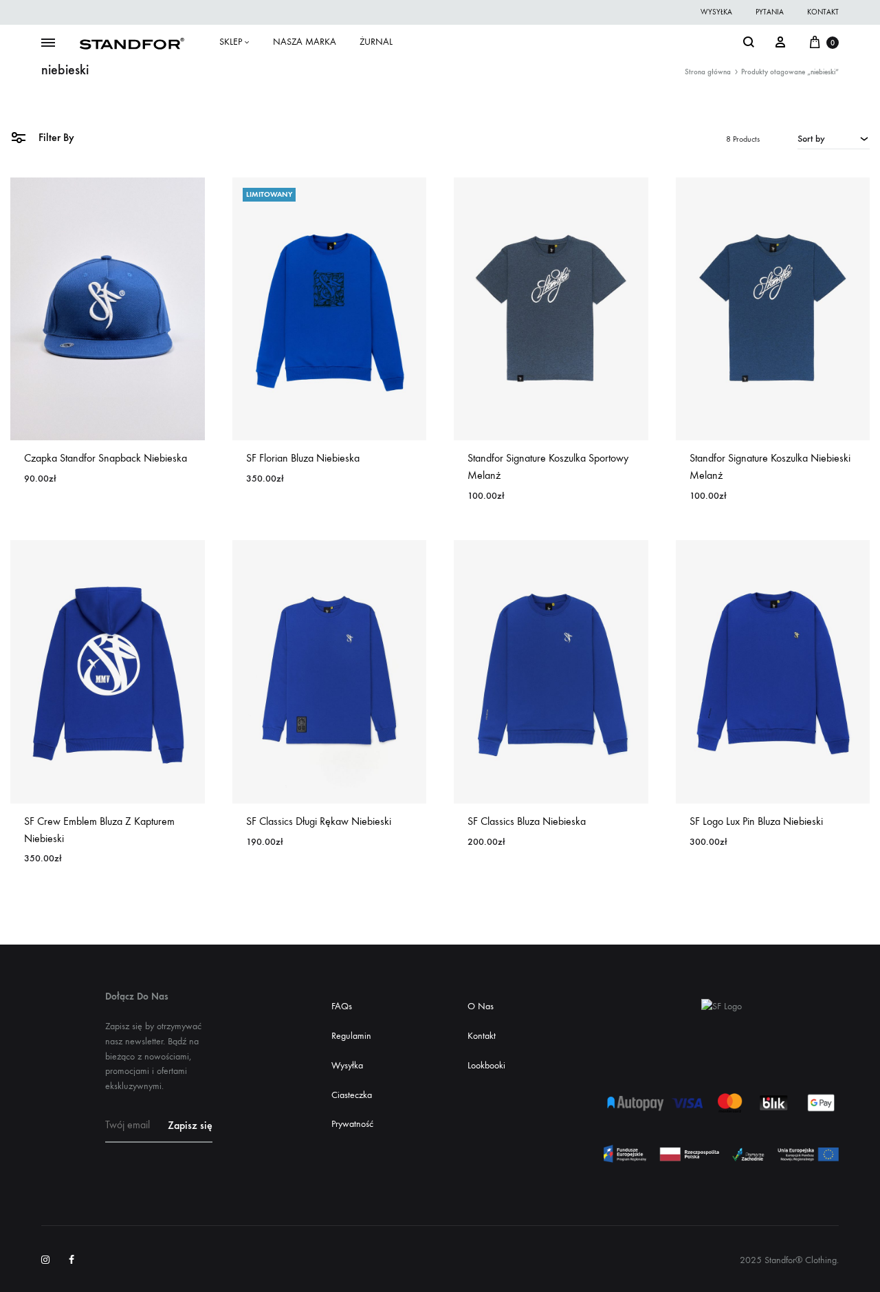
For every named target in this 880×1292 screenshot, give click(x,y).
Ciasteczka (351, 1095)
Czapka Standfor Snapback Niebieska (105, 457)
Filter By (55, 137)
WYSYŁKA (716, 12)
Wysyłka (347, 1065)
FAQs (341, 1006)
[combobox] (834, 138)
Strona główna (708, 71)
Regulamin (351, 1036)
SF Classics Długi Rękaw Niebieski (318, 821)
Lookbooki (486, 1065)
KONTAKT (823, 12)
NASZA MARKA (304, 41)
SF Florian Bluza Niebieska (303, 457)
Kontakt (482, 1036)
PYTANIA (770, 12)
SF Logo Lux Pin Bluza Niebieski (756, 821)
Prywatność (352, 1124)
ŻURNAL (376, 41)
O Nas (481, 1006)
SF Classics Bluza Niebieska (527, 821)
